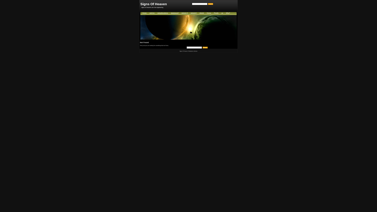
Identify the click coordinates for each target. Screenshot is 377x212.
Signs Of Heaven (153, 4)
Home (144, 13)
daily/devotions (162, 13)
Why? (228, 13)
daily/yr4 (194, 13)
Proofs (216, 13)
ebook (201, 13)
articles (152, 13)
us (222, 13)
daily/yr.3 (185, 13)
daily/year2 (175, 13)
